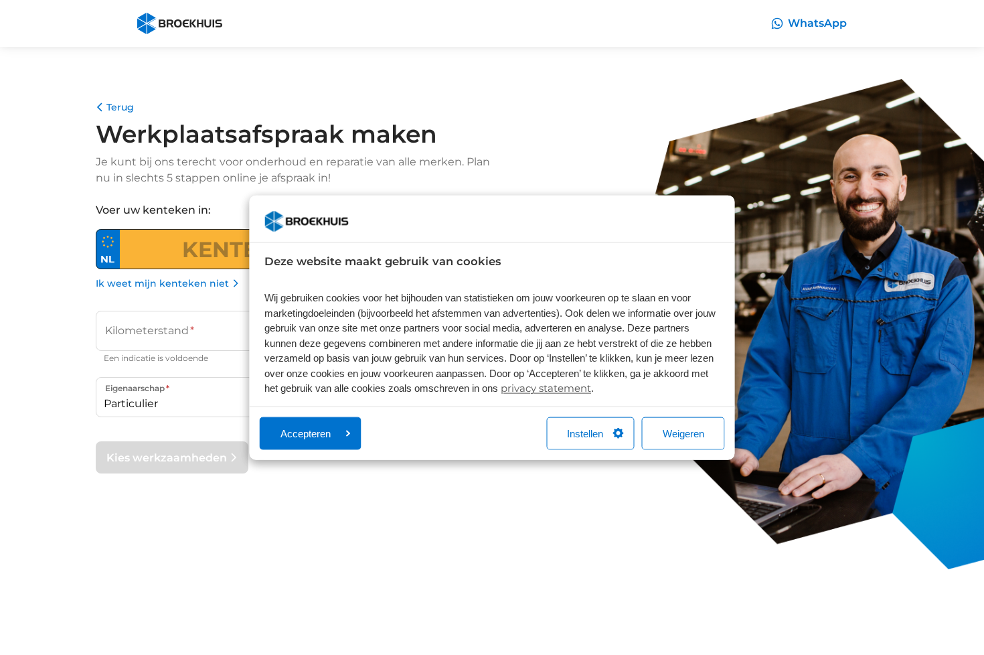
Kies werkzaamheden (166, 457)
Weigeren (683, 433)
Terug (120, 107)
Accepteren (305, 433)
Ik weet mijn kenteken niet (162, 283)
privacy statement (546, 388)
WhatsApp (817, 23)
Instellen (585, 433)
